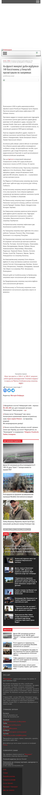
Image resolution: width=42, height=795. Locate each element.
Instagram (11, 434)
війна (12, 529)
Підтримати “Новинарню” (10, 786)
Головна (5, 773)
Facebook (35, 432)
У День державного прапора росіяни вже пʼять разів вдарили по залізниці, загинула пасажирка (25, 659)
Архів (4, 769)
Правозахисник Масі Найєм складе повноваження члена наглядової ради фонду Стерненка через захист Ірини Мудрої (24, 618)
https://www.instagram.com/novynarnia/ (14, 732)
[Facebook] (5, 390)
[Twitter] (9, 390)
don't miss (7, 529)
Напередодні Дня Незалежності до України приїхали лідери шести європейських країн (26, 600)
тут (25, 410)
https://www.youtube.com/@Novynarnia (14, 735)
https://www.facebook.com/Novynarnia (14, 721)
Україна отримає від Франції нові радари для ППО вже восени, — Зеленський (26, 591)
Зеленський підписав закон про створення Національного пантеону (25, 560)
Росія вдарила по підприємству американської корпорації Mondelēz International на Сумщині (25, 644)
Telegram (27, 432)
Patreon (5, 745)
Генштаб (18, 529)
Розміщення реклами (9, 780)
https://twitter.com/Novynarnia (12, 725)
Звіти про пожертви (8, 790)
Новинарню (28, 754)
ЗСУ (29, 529)
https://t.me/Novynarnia (10, 728)
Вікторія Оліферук (17, 395)
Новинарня (7, 679)
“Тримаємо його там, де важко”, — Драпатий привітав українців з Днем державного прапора (26, 608)
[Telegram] (13, 390)
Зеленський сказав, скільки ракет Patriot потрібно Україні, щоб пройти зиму (25, 666)
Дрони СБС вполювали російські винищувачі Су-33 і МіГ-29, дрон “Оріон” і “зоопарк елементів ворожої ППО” (19, 467)
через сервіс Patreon (14, 419)
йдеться (10, 159)
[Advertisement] (21, 26)
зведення (24, 529)
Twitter (5, 434)
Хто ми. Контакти (8, 783)
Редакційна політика (9, 776)
